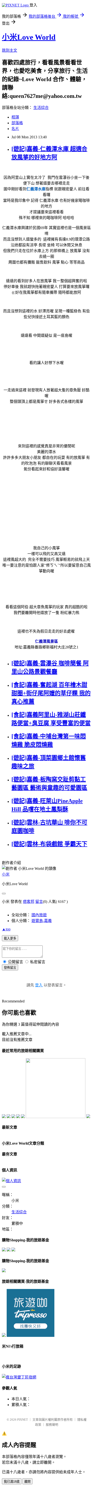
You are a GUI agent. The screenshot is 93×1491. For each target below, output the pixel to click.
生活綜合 (41, 108)
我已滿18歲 (12, 1481)
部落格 (17, 123)
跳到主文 (9, 50)
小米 (6, 874)
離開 (27, 1481)
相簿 (15, 117)
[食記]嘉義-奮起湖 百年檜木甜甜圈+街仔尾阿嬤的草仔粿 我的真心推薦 (51, 693)
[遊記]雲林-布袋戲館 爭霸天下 (49, 844)
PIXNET (22, 1419)
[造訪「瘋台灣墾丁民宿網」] (19, 1377)
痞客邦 (28, 902)
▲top (6, 929)
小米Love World (29, 37)
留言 (39, 902)
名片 (15, 129)
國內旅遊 (39, 915)
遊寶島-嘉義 (41, 921)
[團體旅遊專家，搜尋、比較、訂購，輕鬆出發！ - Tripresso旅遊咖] (30, 1335)
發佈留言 (10, 967)
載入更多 (10, 938)
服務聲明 (52, 1424)
